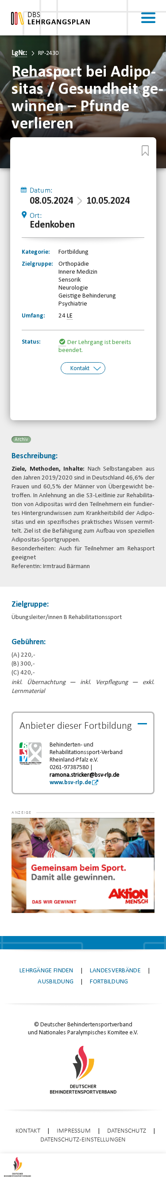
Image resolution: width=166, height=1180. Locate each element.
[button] (29, 831)
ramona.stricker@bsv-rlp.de (85, 775)
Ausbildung (55, 982)
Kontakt (79, 368)
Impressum (74, 1131)
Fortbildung (109, 982)
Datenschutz (126, 1131)
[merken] (145, 150)
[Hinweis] (62, 342)
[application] (83, 865)
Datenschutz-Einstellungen (83, 1140)
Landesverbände (115, 970)
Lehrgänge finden (46, 970)
